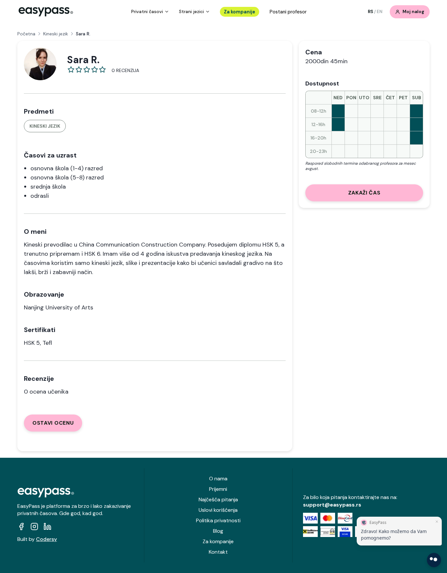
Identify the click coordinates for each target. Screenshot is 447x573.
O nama (218, 478)
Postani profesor (288, 12)
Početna (26, 34)
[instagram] (34, 526)
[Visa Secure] (345, 531)
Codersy (46, 539)
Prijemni (218, 489)
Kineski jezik (55, 34)
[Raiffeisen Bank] (310, 531)
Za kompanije (239, 12)
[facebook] (21, 526)
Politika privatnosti (218, 520)
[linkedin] (47, 526)
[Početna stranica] (45, 11)
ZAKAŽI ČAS (364, 192)
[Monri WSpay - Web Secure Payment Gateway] (327, 531)
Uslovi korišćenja (218, 510)
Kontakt (218, 551)
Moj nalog (413, 11)
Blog (218, 530)
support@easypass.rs (332, 504)
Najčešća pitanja (218, 499)
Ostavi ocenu (53, 422)
